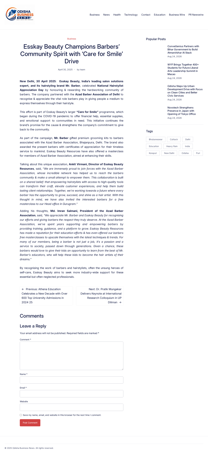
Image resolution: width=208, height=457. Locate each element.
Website (24, 401)
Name (23, 374)
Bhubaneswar (155, 139)
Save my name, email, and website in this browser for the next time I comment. (62, 415)
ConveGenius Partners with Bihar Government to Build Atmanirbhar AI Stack (183, 49)
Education (154, 146)
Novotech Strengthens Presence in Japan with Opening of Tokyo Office (181, 110)
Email (23, 387)
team (82, 69)
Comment (25, 339)
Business (71, 38)
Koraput (153, 153)
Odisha (185, 153)
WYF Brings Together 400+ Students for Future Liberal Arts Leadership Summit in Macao (183, 69)
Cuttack (174, 139)
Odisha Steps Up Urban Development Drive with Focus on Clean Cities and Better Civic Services (185, 91)
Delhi (187, 139)
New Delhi (169, 153)
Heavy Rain (172, 146)
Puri (198, 153)
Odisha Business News (23, 448)
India (187, 146)
